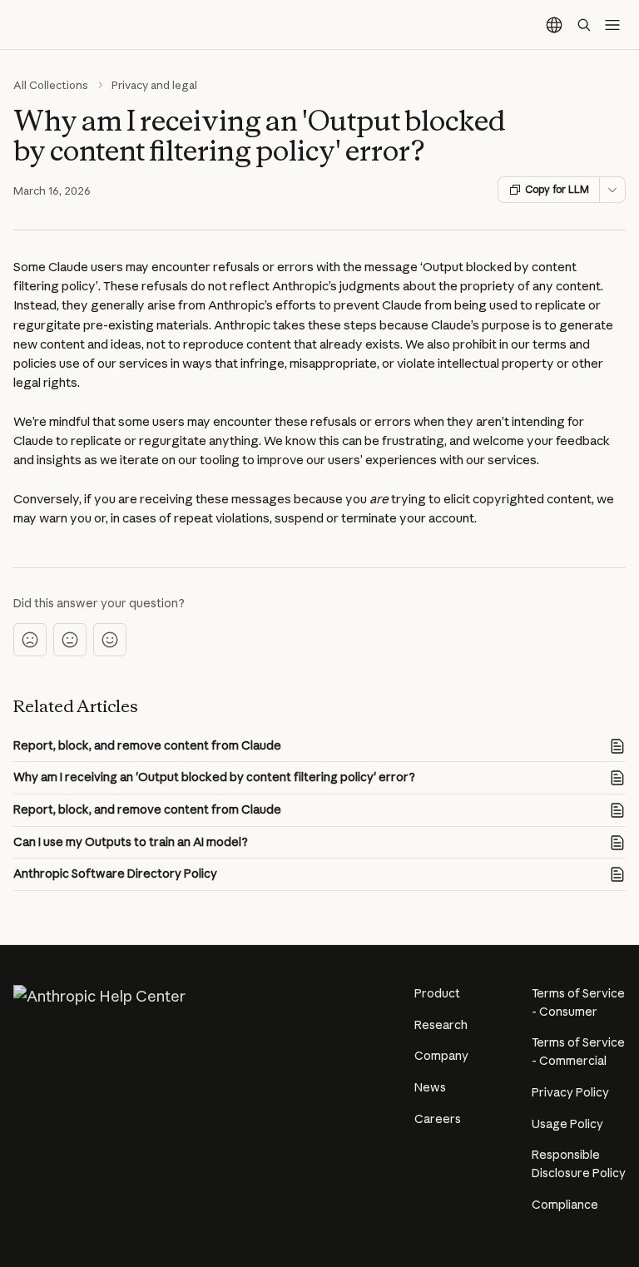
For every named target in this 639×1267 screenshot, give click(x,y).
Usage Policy (567, 1123)
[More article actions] (612, 189)
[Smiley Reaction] (109, 639)
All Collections (50, 85)
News (430, 1087)
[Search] (584, 25)
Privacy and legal (154, 85)
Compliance (565, 1204)
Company (441, 1055)
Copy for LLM (557, 189)
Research (441, 1024)
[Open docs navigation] (612, 25)
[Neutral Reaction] (70, 639)
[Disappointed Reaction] (30, 639)
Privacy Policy (570, 1092)
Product (437, 993)
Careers (437, 1118)
